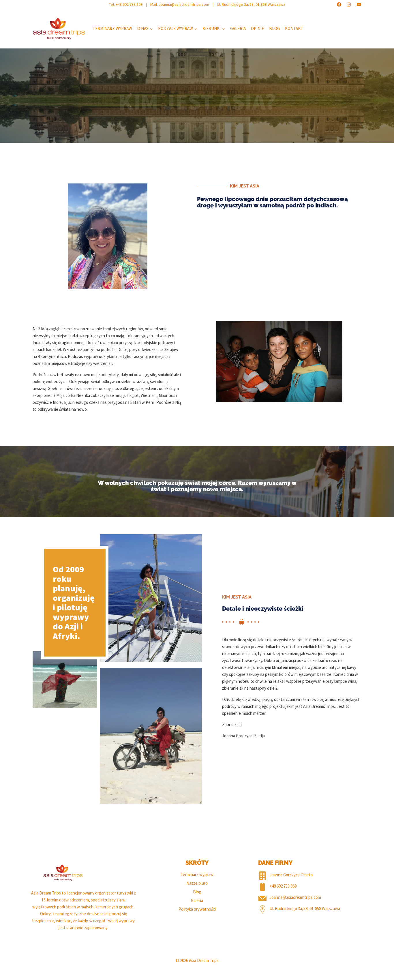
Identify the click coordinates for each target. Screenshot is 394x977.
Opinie (257, 28)
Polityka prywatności (197, 909)
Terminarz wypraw (112, 28)
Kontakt (294, 28)
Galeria (238, 28)
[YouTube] (358, 4)
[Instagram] (349, 4)
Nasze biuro (197, 883)
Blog (274, 28)
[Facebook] (339, 4)
